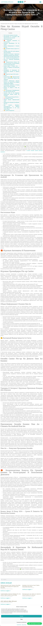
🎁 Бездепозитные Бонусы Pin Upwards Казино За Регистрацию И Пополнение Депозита (11, 63)
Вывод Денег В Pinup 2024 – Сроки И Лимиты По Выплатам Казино (11, 67)
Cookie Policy (19, 624)
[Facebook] (18, 2)
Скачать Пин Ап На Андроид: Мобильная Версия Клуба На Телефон (11, 94)
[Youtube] (22, 2)
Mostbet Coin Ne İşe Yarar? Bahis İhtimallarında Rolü (30, 586)
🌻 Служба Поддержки (9, 110)
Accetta (21, 616)
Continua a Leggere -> (6, 590)
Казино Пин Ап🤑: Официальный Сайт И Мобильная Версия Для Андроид (11, 78)
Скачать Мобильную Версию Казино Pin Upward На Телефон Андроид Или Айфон (11, 82)
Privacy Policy (24, 624)
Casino (5, 75)
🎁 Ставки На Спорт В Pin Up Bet (11, 74)
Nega (21, 619)
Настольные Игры (8, 39)
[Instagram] (20, 2)
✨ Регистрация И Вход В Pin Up (11, 97)
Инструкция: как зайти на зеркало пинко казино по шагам (31, 594)
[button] (41, 606)
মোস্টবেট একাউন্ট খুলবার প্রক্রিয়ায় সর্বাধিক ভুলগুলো (9, 601)
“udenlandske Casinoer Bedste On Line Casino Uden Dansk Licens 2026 (11, 594)
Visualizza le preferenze (21, 622)
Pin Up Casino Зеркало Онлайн (10, 35)
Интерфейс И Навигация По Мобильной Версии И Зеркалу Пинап (11, 71)
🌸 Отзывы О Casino (8, 98)
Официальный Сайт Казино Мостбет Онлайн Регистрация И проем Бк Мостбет (10, 586)
